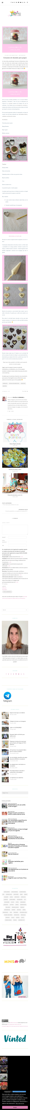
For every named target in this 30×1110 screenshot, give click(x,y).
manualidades (15, 907)
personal (16, 912)
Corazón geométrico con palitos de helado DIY (16, 511)
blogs (11, 897)
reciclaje (23, 914)
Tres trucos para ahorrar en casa (10, 504)
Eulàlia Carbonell (18, 397)
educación (7, 902)
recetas (5, 386)
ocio (11, 912)
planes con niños (8, 914)
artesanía (16, 894)
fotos (17, 902)
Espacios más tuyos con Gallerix (17, 712)
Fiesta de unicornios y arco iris (15, 495)
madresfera (23, 904)
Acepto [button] (15, 1107)
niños (24, 909)
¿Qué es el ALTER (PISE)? (16, 727)
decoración (19, 899)
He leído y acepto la (4, 586)
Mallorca (8, 907)
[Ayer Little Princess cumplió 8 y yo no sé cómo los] (3, 1086)
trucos (15, 920)
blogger (6, 897)
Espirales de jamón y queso (15, 469)
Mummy (13, 909)
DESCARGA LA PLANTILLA (15, 236)
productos (16, 914)
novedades (5, 912)
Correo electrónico (4, 541)
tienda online (8, 920)
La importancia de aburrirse (16, 777)
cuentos (6, 899)
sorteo (17, 917)
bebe (21, 894)
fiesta (12, 902)
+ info (21, 556)
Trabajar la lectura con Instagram (18, 721)
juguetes (6, 904)
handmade (22, 902)
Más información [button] (20, 1103)
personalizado (23, 912)
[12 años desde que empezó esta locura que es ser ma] (3, 1069)
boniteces (17, 897)
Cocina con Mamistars (11, 55)
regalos (7, 917)
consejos (23, 897)
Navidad (19, 909)
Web (3, 545)
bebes (25, 894)
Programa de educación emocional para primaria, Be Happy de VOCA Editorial (18, 743)
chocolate (5, 383)
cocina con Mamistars (14, 383)
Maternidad (22, 55)
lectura (11, 904)
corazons (23, 383)
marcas (22, 907)
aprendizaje (9, 894)
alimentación (23, 891)
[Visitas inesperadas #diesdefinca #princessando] (3, 1077)
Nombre (4, 537)
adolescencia (15, 891)
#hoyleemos (7, 891)
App (3, 894)
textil (22, 917)
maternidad (7, 909)
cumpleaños (12, 899)
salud (12, 917)
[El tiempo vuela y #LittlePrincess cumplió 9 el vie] (3, 1060)
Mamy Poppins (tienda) (15, 443)
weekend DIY (21, 920)
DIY (25, 899)
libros (16, 904)
